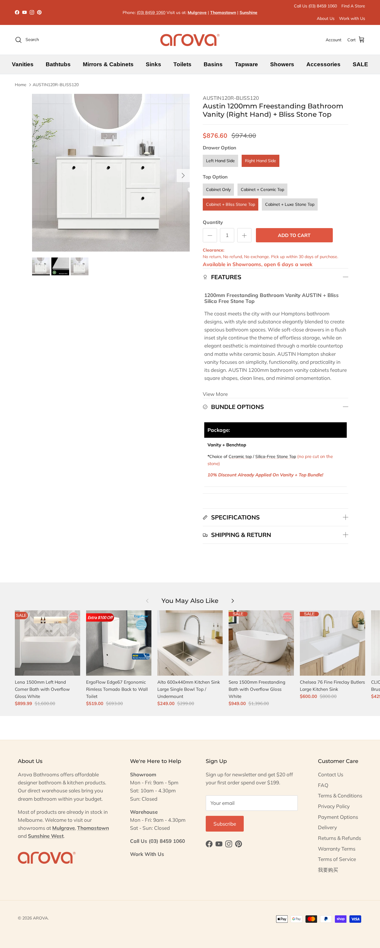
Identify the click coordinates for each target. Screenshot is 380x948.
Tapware (246, 64)
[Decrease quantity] (210, 235)
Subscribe (224, 824)
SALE (360, 64)
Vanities (23, 64)
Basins (213, 64)
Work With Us (147, 854)
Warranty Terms (336, 849)
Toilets (182, 64)
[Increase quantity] (244, 235)
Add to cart (294, 235)
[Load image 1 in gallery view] (111, 173)
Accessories (323, 64)
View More (215, 394)
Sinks (153, 64)
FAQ (323, 785)
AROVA (40, 918)
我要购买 (328, 870)
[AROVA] (190, 40)
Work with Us (352, 18)
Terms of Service (337, 859)
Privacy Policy (334, 806)
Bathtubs (58, 64)
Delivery (327, 827)
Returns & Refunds (339, 838)
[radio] (220, 161)
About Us (326, 18)
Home (20, 84)
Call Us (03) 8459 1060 (315, 6)
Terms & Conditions (340, 795)
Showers (282, 64)
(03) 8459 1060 (151, 12)
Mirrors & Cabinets (108, 64)
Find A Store (353, 6)
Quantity (213, 222)
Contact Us (330, 774)
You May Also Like (190, 600)
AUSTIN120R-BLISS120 (56, 84)
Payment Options (338, 817)
